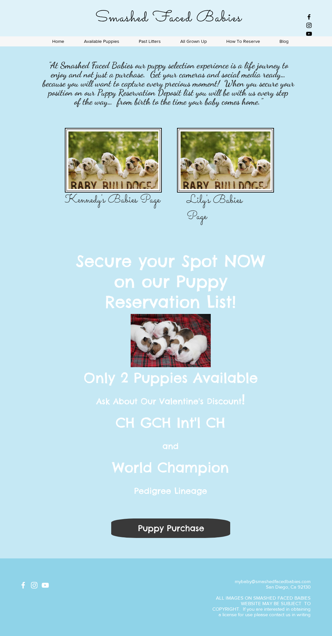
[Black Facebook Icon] (309, 16)
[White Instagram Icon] (34, 585)
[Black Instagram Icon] (309, 25)
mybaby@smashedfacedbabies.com (273, 581)
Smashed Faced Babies (168, 17)
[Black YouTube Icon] (309, 33)
